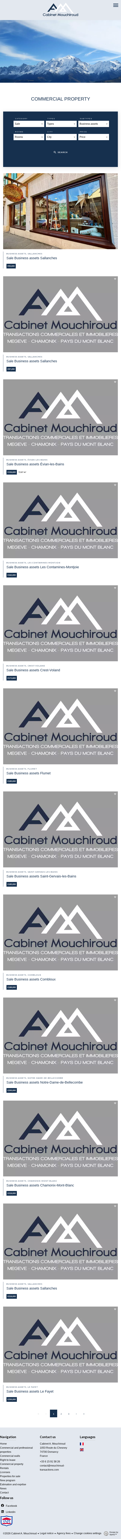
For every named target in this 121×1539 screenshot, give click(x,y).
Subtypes (86, 119)
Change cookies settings (87, 1533)
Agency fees (64, 1533)
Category (21, 119)
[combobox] (29, 124)
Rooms (19, 132)
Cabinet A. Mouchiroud (52, 1443)
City (50, 132)
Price (83, 132)
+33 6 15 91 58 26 (50, 1461)
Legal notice (47, 1533)
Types (51, 119)
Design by (113, 1533)
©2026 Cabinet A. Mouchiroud (20, 1533)
